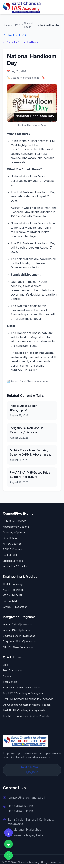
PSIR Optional (11, 537)
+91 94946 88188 (21, 811)
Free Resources (12, 670)
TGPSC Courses (12, 549)
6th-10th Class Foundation (18, 647)
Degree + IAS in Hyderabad (19, 635)
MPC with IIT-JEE (12, 595)
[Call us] (8, 844)
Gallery (7, 676)
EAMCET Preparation (15, 606)
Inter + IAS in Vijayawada (17, 624)
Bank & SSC (10, 555)
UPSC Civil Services (14, 520)
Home (6, 25)
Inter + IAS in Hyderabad (17, 630)
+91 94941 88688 (21, 806)
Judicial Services (13, 560)
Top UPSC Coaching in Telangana (23, 693)
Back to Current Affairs (22, 42)
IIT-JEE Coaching (13, 584)
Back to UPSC (17, 35)
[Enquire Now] (8, 832)
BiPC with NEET (12, 601)
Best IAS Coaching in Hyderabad (22, 687)
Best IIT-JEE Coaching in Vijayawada (24, 710)
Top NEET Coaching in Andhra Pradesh (26, 715)
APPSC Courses (12, 543)
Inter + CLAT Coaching (16, 566)
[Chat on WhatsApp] (8, 855)
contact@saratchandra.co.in (27, 797)
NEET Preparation (13, 589)
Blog (5, 664)
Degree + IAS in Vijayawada (19, 641)
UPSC (17, 25)
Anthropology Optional (16, 526)
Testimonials (10, 681)
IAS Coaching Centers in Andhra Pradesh (27, 704)
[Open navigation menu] (57, 7)
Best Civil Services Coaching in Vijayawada (28, 698)
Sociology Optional (14, 532)
